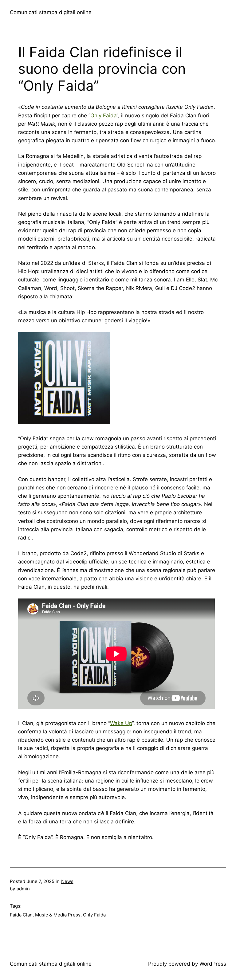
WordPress (212, 964)
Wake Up (121, 723)
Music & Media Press (58, 915)
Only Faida (103, 115)
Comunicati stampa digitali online (51, 12)
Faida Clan (21, 915)
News (67, 881)
